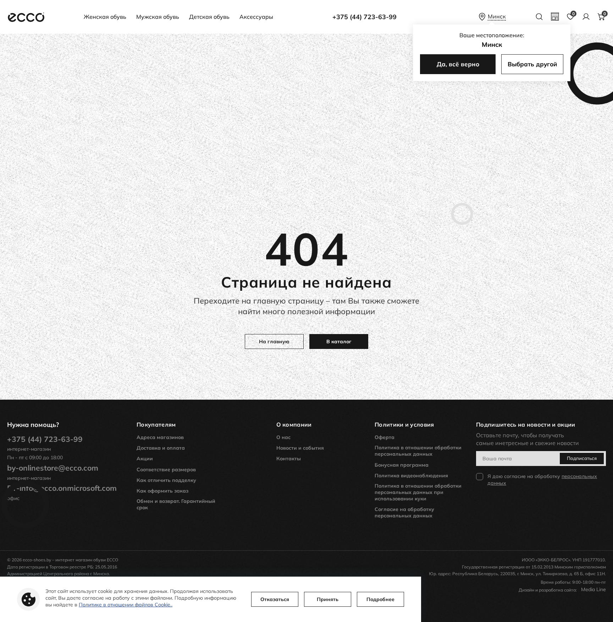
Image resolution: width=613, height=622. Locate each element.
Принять (327, 599)
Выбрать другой (532, 64)
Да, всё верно (458, 64)
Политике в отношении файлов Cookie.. (125, 604)
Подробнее (380, 599)
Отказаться (274, 599)
